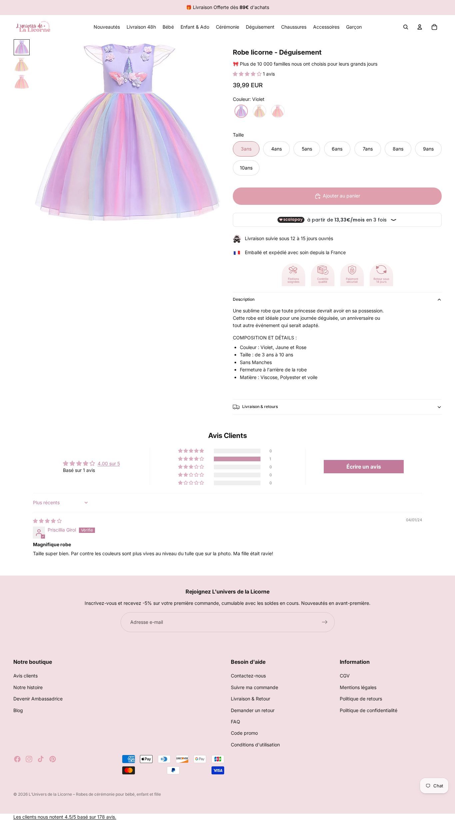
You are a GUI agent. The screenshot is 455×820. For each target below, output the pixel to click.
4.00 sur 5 (109, 463)
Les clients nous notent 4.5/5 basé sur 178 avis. (64, 817)
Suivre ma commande (254, 687)
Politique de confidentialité (368, 710)
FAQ (235, 721)
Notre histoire (28, 687)
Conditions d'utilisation (255, 744)
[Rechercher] (405, 27)
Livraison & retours (260, 406)
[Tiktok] (41, 759)
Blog (18, 710)
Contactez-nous (248, 676)
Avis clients (25, 676)
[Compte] (419, 27)
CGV (345, 676)
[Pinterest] (53, 759)
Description (243, 299)
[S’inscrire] (325, 622)
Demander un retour (252, 710)
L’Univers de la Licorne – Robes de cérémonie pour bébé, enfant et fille (95, 794)
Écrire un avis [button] (363, 466)
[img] (47, 521)
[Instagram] (29, 759)
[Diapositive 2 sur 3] (21, 64)
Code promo (244, 733)
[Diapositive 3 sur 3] (21, 82)
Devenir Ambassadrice (38, 699)
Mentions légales (358, 687)
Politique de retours (361, 699)
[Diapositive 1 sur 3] (21, 47)
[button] (248, 74)
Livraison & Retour (250, 699)
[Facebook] (17, 759)
